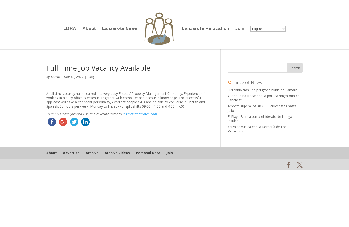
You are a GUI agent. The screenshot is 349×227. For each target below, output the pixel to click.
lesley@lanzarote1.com (140, 114)
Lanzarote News (119, 29)
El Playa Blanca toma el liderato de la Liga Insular (260, 118)
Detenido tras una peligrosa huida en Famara (262, 90)
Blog (90, 77)
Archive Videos (117, 153)
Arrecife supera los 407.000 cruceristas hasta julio (262, 108)
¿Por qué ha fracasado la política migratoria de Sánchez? (264, 98)
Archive (92, 153)
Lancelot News (247, 82)
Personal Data (148, 153)
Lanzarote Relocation (205, 29)
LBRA (69, 29)
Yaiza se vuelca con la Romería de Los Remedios (257, 128)
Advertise (71, 153)
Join (239, 29)
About (89, 29)
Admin (55, 77)
